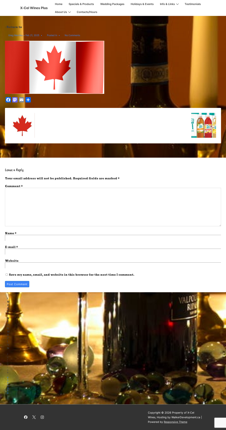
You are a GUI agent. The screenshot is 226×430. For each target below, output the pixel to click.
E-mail (10, 247)
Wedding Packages (112, 4)
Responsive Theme (175, 422)
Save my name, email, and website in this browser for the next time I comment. (71, 274)
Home (58, 4)
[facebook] (26, 417)
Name (9, 233)
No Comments (72, 35)
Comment (14, 186)
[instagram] (42, 417)
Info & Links (167, 4)
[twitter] (34, 417)
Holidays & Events (142, 4)
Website (12, 260)
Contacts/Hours (87, 12)
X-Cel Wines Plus (34, 8)
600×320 (8, 385)
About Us (61, 12)
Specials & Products (81, 4)
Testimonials (193, 4)
